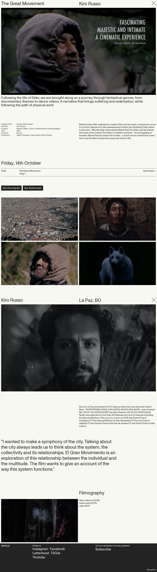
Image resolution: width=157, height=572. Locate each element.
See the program (11, 188)
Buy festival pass (32, 188)
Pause (78, 51)
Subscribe (103, 549)
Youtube (39, 557)
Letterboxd (41, 553)
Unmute (7, 51)
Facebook (57, 549)
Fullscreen (147, 51)
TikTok (55, 553)
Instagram (40, 549)
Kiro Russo (90, 4)
